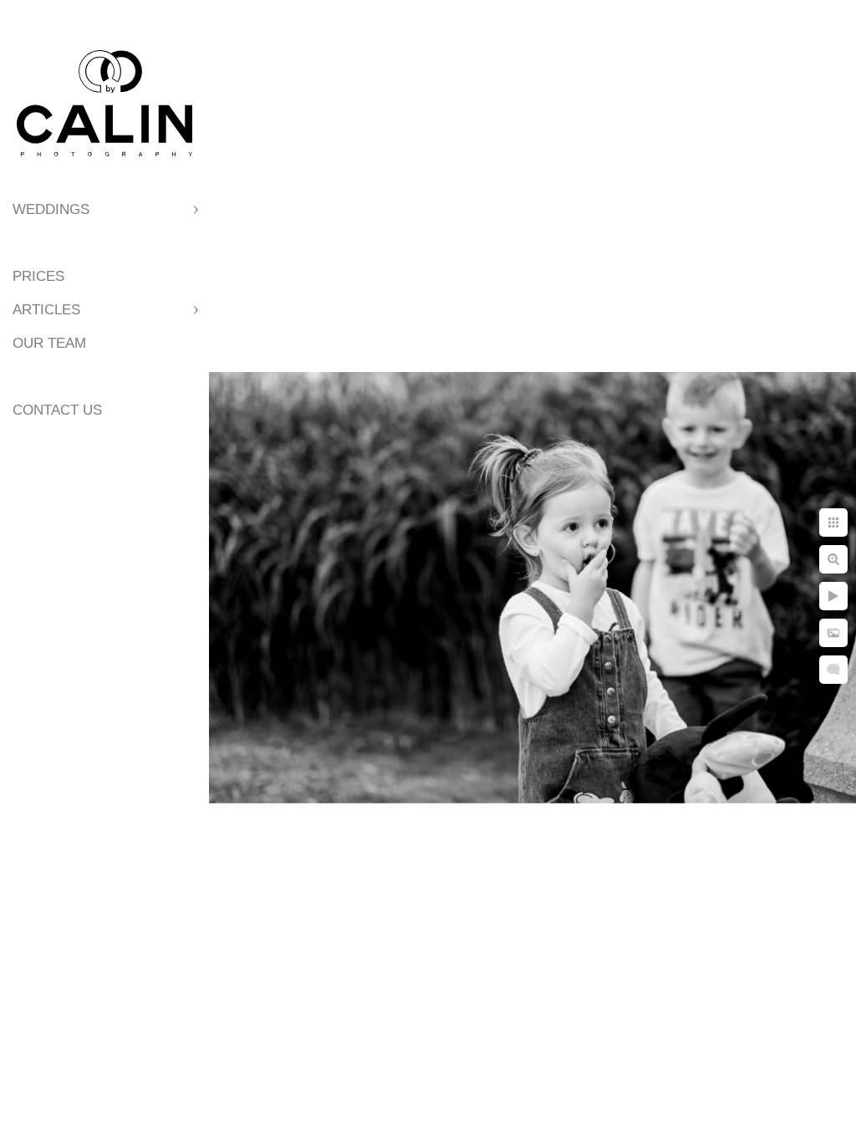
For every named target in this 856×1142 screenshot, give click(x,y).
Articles (46, 310)
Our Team (49, 343)
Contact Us (57, 410)
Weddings (51, 209)
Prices (38, 276)
